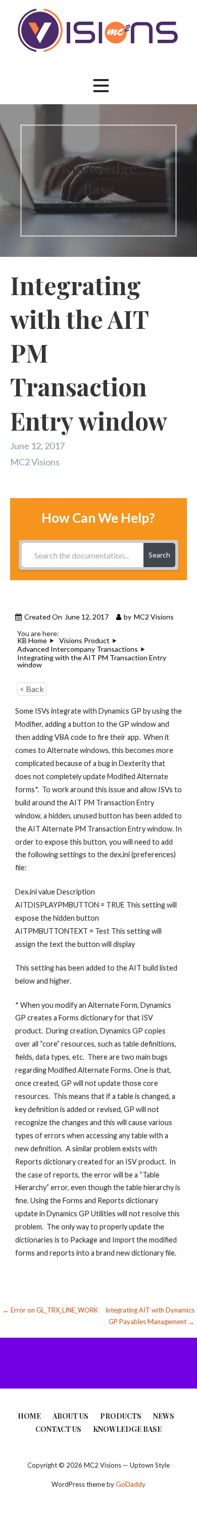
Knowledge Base (127, 1429)
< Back (32, 689)
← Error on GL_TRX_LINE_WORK (50, 1310)
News (163, 1416)
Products (120, 1416)
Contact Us (58, 1429)
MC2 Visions (35, 461)
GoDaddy (130, 1484)
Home (29, 1416)
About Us (70, 1416)
